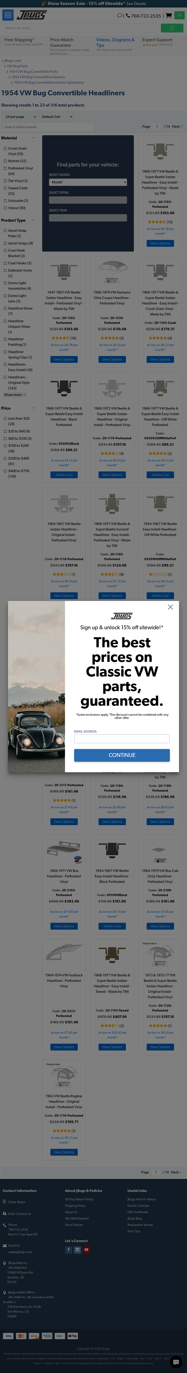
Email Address (85, 731)
